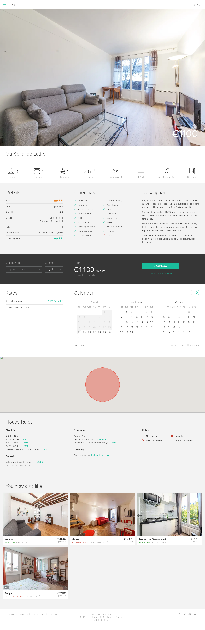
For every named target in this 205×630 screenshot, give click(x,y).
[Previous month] (189, 292)
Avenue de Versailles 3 (152, 539)
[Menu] (4, 4)
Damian (9, 539)
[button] (199, 77)
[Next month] (196, 292)
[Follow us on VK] (195, 615)
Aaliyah (8, 593)
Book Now (160, 266)
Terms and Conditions (17, 614)
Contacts (52, 614)
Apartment (18, 542)
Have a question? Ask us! (160, 273)
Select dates (19, 269)
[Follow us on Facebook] (179, 615)
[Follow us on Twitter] (184, 615)
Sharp (75, 539)
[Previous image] (6, 514)
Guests (49, 263)
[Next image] (64, 514)
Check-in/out (13, 263)
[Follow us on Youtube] (189, 615)
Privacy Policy (38, 614)
